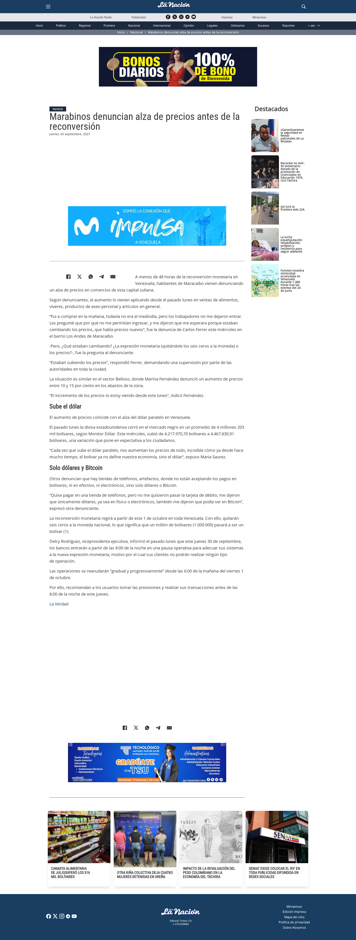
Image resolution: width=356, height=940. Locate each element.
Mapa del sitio (294, 917)
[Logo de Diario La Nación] (180, 913)
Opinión (189, 25)
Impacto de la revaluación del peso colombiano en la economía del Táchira (209, 872)
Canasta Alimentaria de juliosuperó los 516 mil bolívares (70, 872)
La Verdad (58, 604)
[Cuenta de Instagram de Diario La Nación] (61, 918)
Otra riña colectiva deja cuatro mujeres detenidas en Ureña (145, 874)
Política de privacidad (294, 922)
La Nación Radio (101, 17)
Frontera (109, 25)
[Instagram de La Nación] (181, 18)
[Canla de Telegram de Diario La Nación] (68, 917)
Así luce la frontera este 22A (292, 208)
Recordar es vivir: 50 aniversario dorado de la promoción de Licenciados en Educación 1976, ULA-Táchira (292, 171)
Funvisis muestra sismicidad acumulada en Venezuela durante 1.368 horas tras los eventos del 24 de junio (292, 280)
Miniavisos (259, 17)
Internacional (161, 25)
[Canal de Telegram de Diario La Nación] (187, 18)
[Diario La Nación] (173, 6)
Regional (84, 25)
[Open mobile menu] (48, 6)
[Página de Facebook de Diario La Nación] (48, 917)
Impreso (227, 17)
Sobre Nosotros (294, 927)
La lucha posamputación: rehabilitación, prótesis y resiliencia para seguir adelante (292, 244)
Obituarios (238, 25)
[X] (79, 277)
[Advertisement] (147, 165)
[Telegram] (102, 277)
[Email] (113, 277)
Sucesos (263, 25)
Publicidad (139, 17)
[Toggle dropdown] (318, 25)
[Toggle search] (303, 6)
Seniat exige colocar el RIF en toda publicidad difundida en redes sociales (274, 872)
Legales (212, 25)
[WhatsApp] (91, 277)
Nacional (134, 25)
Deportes (288, 25)
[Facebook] (68, 277)
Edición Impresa (294, 912)
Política (61, 25)
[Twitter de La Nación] (174, 18)
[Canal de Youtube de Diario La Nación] (193, 18)
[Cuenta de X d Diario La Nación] (55, 918)
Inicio (39, 25)
